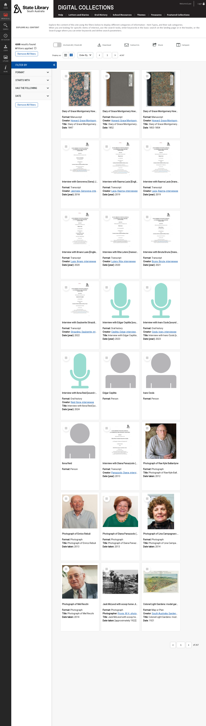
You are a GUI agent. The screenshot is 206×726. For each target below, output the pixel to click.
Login (6, 50)
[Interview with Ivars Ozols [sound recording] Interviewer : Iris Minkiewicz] (161, 300)
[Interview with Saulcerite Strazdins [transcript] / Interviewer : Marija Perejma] (80, 300)
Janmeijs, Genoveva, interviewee (87, 191)
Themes (141, 14)
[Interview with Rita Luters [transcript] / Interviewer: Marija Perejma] (120, 230)
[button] (132, 45)
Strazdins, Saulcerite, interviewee (88, 332)
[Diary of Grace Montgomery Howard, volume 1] (80, 89)
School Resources (122, 14)
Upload (5, 61)
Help (60, 14)
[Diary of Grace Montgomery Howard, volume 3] (161, 89)
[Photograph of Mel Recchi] (80, 582)
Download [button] (104, 44)
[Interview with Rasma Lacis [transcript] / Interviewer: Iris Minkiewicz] (161, 159)
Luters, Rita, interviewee (123, 261)
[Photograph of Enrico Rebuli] (80, 511)
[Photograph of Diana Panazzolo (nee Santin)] (120, 511)
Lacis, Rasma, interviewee (124, 191)
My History (5, 40)
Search (5, 29)
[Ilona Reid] (80, 441)
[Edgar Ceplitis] (120, 370)
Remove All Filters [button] (27, 54)
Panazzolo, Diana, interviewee (126, 472)
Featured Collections (178, 14)
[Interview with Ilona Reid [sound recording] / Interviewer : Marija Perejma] (80, 370)
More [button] (6, 72)
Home (6, 8)
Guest (189, 3)
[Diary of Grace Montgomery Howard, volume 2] (120, 89)
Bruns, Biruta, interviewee (165, 261)
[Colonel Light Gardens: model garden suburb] (161, 582)
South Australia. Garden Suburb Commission (174, 613)
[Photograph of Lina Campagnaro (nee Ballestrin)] (161, 511)
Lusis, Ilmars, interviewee (83, 261)
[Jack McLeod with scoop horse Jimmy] (120, 582)
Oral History (100, 14)
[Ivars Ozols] (161, 370)
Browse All (5, 19)
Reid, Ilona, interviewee (82, 402)
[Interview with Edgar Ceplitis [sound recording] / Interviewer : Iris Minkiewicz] (120, 300)
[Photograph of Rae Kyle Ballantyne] (161, 441)
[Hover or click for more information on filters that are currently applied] (35, 48)
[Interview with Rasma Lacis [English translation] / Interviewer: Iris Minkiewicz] (120, 159)
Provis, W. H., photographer (131, 613)
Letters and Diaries (79, 14)
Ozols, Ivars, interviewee (164, 332)
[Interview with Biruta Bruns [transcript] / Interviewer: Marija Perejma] (161, 230)
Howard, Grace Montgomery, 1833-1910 (91, 120)
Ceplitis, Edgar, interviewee (124, 332)
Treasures (156, 14)
